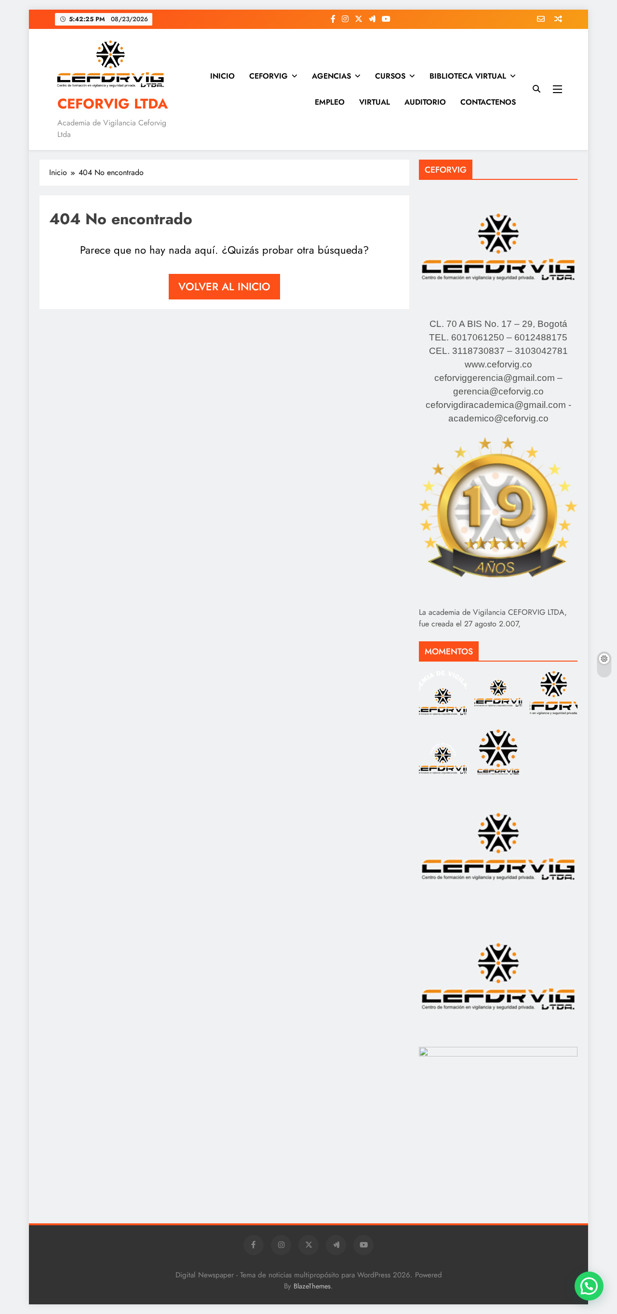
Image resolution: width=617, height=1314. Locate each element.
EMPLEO (330, 102)
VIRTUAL (374, 102)
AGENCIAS (331, 75)
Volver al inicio (224, 286)
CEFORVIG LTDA (112, 104)
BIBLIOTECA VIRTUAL (467, 75)
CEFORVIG (268, 75)
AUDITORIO (425, 102)
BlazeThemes (312, 1286)
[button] (589, 1286)
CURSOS (390, 75)
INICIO (222, 75)
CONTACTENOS (488, 102)
